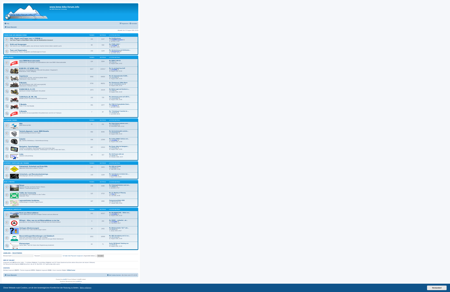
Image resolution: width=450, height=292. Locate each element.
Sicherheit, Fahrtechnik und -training (16, 163)
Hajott (113, 90)
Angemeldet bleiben (89, 255)
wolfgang (114, 105)
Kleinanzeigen (24, 243)
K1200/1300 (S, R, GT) (27, 89)
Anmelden (7, 253)
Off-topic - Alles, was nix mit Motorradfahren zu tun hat (39, 220)
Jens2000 (114, 77)
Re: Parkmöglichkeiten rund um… (119, 185)
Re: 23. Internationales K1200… (118, 76)
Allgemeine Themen (10, 120)
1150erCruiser (71, 270)
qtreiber (114, 155)
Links (21, 154)
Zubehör (22, 139)
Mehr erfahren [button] (85, 288)
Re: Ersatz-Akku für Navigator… (119, 146)
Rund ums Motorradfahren (28, 213)
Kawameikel (115, 98)
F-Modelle (22, 104)
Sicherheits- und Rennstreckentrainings (33, 174)
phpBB (64, 279)
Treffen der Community (27, 193)
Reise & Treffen (9, 182)
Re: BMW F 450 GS (115, 60)
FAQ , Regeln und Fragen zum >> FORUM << (26, 38)
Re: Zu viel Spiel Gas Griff (117, 68)
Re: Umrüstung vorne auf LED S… (119, 96)
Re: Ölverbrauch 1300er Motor (118, 82)
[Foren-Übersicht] (27, 12)
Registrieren (17, 253)
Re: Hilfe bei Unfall (115, 166)
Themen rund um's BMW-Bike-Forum (15, 35)
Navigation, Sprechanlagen (29, 146)
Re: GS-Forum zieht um (116, 154)
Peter (113, 194)
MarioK (114, 244)
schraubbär (115, 125)
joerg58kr (114, 45)
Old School (115, 237)
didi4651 (114, 186)
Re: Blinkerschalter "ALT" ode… (119, 228)
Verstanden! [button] (437, 288)
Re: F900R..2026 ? (114, 44)
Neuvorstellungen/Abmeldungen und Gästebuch (36, 236)
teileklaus (114, 167)
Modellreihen (8, 57)
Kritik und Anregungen (18, 44)
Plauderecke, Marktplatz (12, 209)
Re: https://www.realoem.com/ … (119, 123)
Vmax (113, 62)
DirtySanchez (116, 51)
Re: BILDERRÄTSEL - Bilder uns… (119, 212)
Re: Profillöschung (115, 38)
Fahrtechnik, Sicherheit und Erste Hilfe (33, 166)
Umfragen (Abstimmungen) (29, 228)
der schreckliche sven (118, 84)
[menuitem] (6, 23)
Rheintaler (114, 148)
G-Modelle (23, 111)
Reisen (21, 185)
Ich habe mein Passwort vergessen (73, 255)
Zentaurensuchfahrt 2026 (117, 200)
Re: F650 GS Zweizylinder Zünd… (119, 104)
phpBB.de (79, 281)
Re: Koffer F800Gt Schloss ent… (119, 138)
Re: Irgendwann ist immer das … (119, 174)
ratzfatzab (114, 112)
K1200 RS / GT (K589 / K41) (29, 68)
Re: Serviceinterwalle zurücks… (119, 131)
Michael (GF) (115, 201)
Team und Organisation (18, 50)
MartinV (114, 229)
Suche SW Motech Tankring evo (119, 243)
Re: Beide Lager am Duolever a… (119, 89)
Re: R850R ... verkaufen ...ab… (118, 220)
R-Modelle (23, 83)
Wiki (20, 123)
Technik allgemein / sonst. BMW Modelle (34, 131)
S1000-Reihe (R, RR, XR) (28, 97)
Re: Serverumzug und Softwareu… (120, 50)
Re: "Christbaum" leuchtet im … (119, 111)
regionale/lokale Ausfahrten (29, 200)
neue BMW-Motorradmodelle (29, 61)
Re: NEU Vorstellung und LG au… (119, 235)
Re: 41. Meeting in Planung (117, 192)
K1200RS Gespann (117, 39)
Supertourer (23, 76)
